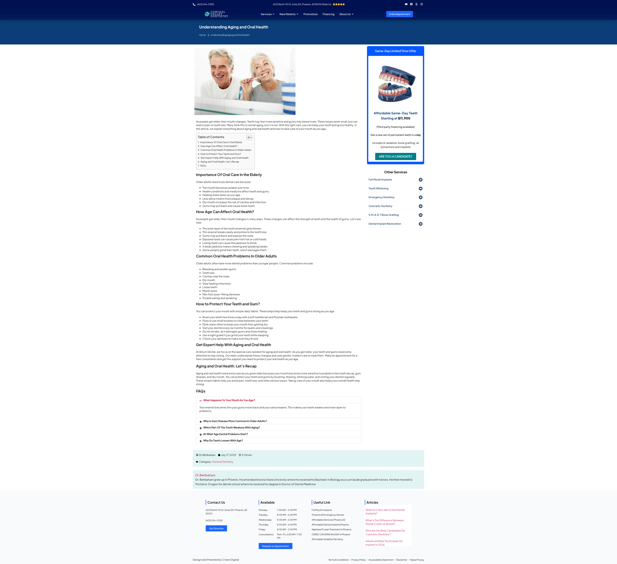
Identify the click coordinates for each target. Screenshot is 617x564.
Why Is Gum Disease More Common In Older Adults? (235, 421)
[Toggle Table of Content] (247, 137)
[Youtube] (406, 4)
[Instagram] (421, 4)
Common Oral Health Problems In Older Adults (226, 149)
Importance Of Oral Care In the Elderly (221, 142)
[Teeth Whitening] (421, 188)
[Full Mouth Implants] (421, 180)
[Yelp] (416, 4)
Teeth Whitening (378, 188)
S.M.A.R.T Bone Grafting (384, 214)
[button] (278, 400)
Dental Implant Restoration (385, 223)
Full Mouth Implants (380, 179)
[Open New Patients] (297, 14)
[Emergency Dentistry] (421, 197)
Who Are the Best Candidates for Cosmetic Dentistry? (385, 532)
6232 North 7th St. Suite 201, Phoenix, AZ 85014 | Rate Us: (302, 4)
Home (202, 34)
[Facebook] (411, 4)
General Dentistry (222, 461)
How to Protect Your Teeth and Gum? (221, 153)
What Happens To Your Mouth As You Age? (229, 400)
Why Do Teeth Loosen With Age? (223, 440)
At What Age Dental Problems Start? (225, 434)
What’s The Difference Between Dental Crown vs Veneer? (385, 522)
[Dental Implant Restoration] (421, 224)
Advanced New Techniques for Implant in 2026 (384, 542)
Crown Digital (230, 559)
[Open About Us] (352, 14)
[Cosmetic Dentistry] (421, 206)
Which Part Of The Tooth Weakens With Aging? (231, 427)
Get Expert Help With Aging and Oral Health (225, 157)
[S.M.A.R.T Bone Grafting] (421, 215)
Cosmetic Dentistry (380, 206)
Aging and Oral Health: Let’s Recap (220, 161)
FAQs (203, 165)
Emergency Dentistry (382, 197)
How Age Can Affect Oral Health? (219, 146)
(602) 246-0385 (214, 520)
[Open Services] (273, 14)
